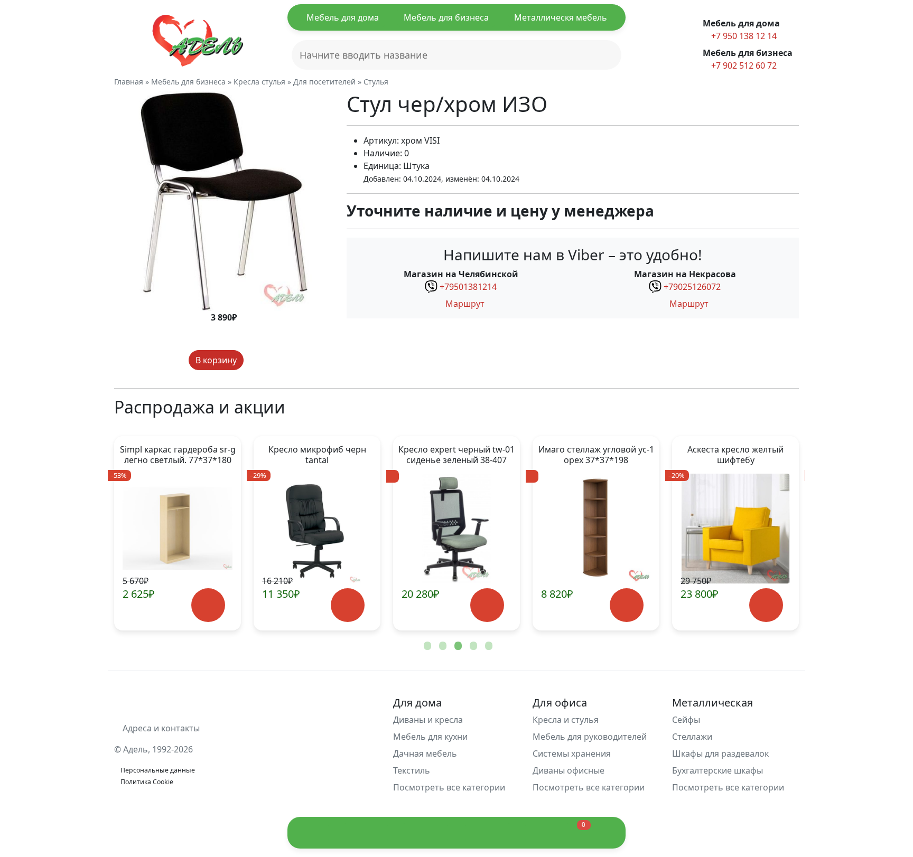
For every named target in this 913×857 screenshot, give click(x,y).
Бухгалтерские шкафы (717, 770)
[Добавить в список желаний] (253, 360)
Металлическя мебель (560, 17)
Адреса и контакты (160, 728)
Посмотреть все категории (450, 787)
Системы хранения (572, 753)
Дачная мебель (425, 753)
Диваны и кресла (428, 720)
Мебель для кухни (430, 736)
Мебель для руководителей (590, 736)
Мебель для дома (342, 17)
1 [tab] (426, 646)
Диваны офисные (568, 770)
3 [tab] (457, 646)
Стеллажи (692, 736)
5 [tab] (487, 646)
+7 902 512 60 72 (743, 65)
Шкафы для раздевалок (720, 753)
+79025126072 (692, 287)
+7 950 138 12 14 (743, 36)
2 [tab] (441, 646)
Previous (139, 533)
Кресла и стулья (566, 720)
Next (773, 533)
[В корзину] (207, 605)
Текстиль (411, 770)
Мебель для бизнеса (446, 17)
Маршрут (464, 303)
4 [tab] (472, 646)
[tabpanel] (177, 533)
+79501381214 (468, 287)
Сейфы (686, 720)
